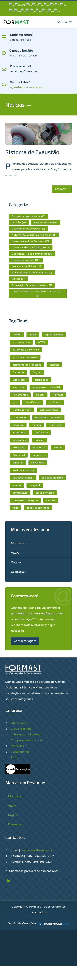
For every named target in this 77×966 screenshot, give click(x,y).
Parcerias (17, 746)
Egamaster (18, 572)
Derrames (18, 372)
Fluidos (40, 394)
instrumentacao (49, 409)
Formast (58, 394)
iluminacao (55, 402)
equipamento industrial (46, 387)
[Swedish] (57, 11)
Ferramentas (20, 394)
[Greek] (11, 11)
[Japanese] (33, 11)
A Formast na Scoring (25, 734)
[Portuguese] (12, 5)
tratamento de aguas (25, 500)
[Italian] (28, 11)
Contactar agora (25, 641)
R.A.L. (14, 757)
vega (15, 507)
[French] (57, 5)
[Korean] (39, 11)
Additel (17, 334)
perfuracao (41, 432)
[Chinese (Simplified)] (20, 5)
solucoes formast (23, 477)
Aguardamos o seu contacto (27, 87)
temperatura (20, 492)
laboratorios (20, 417)
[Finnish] (52, 5)
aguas (33, 334)
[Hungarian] (17, 11)
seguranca (39, 455)
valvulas (50, 500)
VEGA (15, 553)
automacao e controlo (26, 349)
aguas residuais (54, 334)
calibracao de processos (27, 364)
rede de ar (39, 447)
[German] (63, 5)
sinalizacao (37, 462)
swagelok (34, 485)
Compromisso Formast (26, 740)
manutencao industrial (48, 417)
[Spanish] (51, 11)
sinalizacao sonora (23, 470)
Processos (19, 447)
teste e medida (45, 492)
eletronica (18, 387)
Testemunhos (20, 752)
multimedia (55, 425)
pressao (39, 440)
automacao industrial (25, 357)
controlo (54, 364)
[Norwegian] (45, 11)
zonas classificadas (38, 507)
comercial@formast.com (37, 850)
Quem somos (20, 723)
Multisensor (20, 432)
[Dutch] (41, 5)
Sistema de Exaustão (32, 151)
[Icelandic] (23, 11)
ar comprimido (21, 342)
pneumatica (20, 440)
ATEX (41, 342)
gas (15, 402)
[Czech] (35, 5)
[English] (47, 5)
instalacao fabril (22, 409)
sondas (17, 485)
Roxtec (58, 447)
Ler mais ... (62, 189)
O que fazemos (21, 729)
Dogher (36, 372)
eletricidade (42, 379)
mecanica (18, 425)
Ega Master (20, 379)
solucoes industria (52, 477)
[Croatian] (29, 5)
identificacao (32, 402)
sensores (18, 462)
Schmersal (19, 455)
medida (36, 425)
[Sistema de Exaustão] (38, 134)
